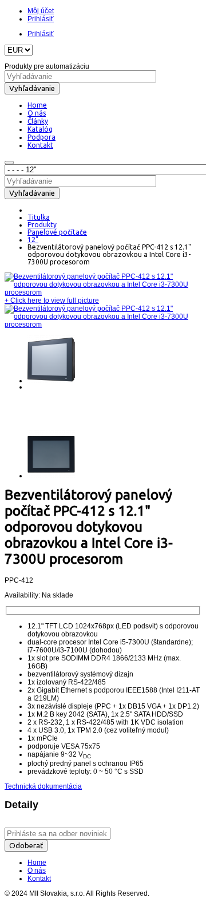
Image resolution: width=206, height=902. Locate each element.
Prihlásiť (40, 19)
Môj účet (40, 11)
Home (36, 863)
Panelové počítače (57, 232)
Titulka (38, 217)
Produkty (42, 224)
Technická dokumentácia (43, 786)
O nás (36, 871)
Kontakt (39, 879)
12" (32, 239)
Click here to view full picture (52, 300)
